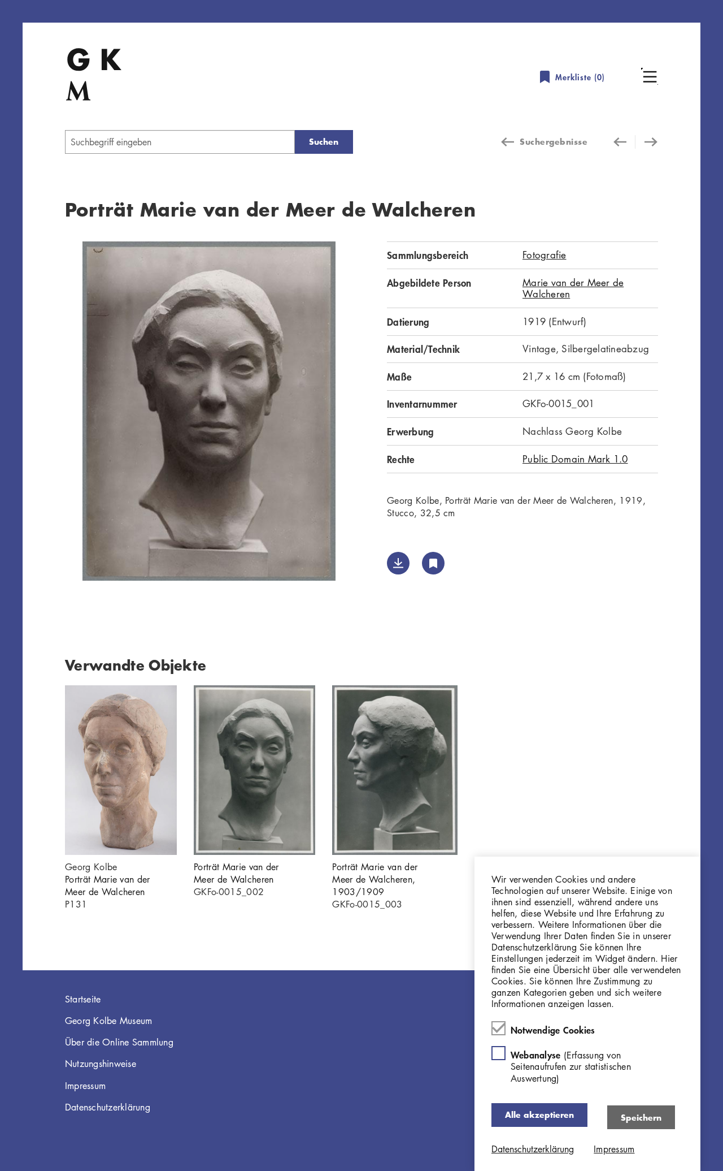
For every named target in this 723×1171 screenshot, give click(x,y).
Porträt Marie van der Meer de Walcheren (107, 885)
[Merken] (433, 563)
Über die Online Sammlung (119, 1042)
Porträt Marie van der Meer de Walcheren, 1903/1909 (374, 879)
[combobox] (180, 142)
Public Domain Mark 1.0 (575, 458)
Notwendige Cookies (553, 1029)
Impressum (85, 1085)
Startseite (83, 999)
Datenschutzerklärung (107, 1107)
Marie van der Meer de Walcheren (573, 288)
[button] (649, 76)
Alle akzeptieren (539, 1115)
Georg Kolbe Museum (109, 1020)
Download (398, 563)
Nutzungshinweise (100, 1063)
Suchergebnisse (553, 142)
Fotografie (544, 254)
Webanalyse (571, 1066)
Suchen (323, 142)
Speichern (641, 1117)
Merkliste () (580, 77)
